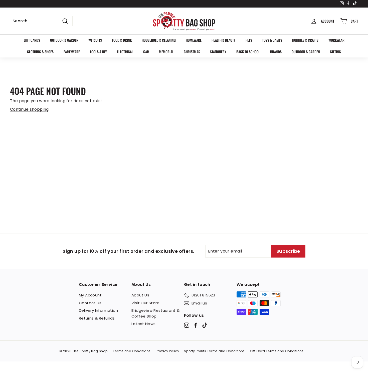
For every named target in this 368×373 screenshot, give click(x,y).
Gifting (335, 51)
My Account (90, 295)
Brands (276, 51)
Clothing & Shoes (40, 51)
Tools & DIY (98, 51)
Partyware (72, 51)
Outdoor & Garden (64, 40)
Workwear (336, 40)
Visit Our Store (145, 302)
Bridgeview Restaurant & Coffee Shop (155, 313)
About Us (140, 295)
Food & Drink (122, 40)
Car (146, 51)
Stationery (218, 51)
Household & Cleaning (159, 40)
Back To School (248, 51)
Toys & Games (272, 40)
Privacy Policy (167, 351)
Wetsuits (95, 40)
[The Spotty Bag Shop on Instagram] (186, 325)
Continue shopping (29, 109)
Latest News (143, 323)
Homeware (194, 40)
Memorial (166, 51)
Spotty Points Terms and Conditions (214, 351)
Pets (249, 40)
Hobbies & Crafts (305, 40)
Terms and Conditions (132, 351)
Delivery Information (98, 310)
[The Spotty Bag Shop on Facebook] (195, 325)
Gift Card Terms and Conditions (277, 351)
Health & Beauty (224, 40)
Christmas (192, 51)
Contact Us (90, 302)
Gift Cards (32, 40)
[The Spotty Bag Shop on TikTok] (204, 325)
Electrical (125, 51)
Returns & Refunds (97, 318)
